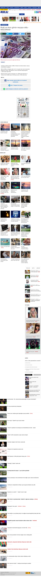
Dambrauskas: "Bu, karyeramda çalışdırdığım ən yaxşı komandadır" (21, 399)
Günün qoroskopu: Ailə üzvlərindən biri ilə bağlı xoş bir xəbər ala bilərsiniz (23, 477)
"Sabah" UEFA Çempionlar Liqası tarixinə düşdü (17, 434)
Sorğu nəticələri (37, 374)
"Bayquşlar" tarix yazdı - (16, 506)
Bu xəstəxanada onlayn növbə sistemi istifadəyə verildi (19, 556)
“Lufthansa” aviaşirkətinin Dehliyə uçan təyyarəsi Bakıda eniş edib (21, 484)
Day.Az (20, 9)
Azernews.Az (29, 9)
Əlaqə (2, 9)
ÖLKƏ (8, 7)
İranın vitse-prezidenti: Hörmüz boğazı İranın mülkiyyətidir (19, 534)
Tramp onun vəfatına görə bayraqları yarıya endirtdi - (20, 413)
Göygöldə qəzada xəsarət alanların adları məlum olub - (22, 520)
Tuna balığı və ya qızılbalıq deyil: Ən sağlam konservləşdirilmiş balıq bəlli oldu (23, 513)
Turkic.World (38, 9)
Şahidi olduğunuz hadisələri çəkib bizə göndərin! (16, 89)
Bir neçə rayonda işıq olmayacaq (14, 406)
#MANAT (3, 62)
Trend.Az (24, 9)
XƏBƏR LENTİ (3, 7)
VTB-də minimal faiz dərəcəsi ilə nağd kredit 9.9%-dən (10, 59)
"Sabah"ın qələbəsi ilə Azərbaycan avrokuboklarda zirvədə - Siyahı (21, 427)
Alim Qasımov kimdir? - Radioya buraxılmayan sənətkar (19, 563)
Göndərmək (28, 374)
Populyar (28, 268)
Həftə (33, 268)
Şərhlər (38, 268)
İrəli (40, 19)
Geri (0, 19)
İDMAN (22, 7)
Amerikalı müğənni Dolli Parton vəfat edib (16, 442)
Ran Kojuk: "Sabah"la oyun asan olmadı (15, 420)
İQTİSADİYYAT (16, 7)
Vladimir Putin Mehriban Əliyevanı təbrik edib (17, 549)
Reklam (5, 9)
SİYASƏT (11, 7)
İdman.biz (33, 9)
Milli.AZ (4, 12)
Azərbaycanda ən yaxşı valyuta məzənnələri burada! (33, 22)
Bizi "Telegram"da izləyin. (17, 85)
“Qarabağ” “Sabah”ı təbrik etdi (13, 463)
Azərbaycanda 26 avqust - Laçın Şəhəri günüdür (18, 470)
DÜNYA (25, 7)
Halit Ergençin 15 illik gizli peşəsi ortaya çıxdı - (18, 456)
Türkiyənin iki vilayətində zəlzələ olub (15, 449)
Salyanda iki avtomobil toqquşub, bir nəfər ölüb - (19, 527)
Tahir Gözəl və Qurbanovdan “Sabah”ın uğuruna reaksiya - (22, 499)
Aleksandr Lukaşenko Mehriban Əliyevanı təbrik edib (19, 542)
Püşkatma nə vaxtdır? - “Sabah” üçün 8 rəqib (16, 492)
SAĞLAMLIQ (35, 7)
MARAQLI (29, 7)
